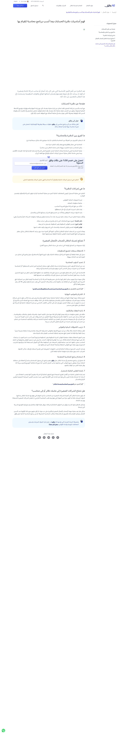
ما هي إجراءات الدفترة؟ (109, 35)
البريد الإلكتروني (43, 160)
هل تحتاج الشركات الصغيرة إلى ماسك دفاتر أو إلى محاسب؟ (105, 45)
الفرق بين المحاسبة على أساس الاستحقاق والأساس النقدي (50, 289)
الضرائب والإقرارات (61, 5)
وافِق (53, 124)
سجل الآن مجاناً (53, 424)
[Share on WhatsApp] (44, 437)
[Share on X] (53, 437)
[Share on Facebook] (57, 437)
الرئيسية (114, 12)
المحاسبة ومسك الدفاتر (76, 5)
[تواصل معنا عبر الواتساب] (3, 730)
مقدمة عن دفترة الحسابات (108, 29)
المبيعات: (37, 1)
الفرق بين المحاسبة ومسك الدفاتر (63, 384)
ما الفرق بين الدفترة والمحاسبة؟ (107, 32)
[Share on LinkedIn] (39, 437)
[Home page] (109, 5)
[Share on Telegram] (48, 437)
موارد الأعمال (89, 5)
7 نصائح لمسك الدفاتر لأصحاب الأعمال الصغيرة (105, 39)
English (15, 1)
